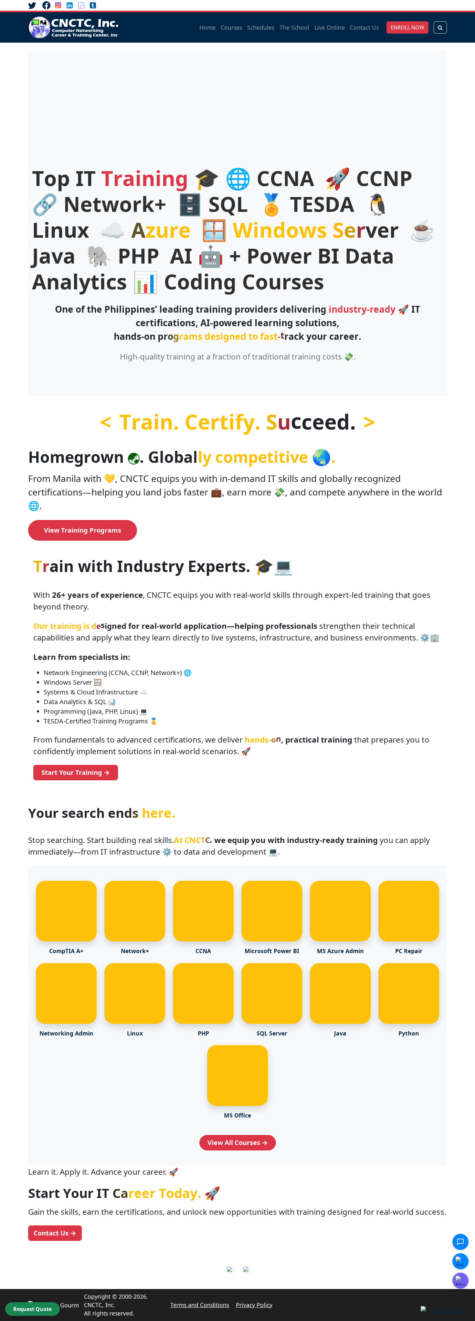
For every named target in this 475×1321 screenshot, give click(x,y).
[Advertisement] (237, 117)
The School (294, 27)
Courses (231, 27)
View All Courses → (237, 1142)
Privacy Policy (254, 1305)
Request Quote (32, 1309)
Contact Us (364, 27)
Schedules (260, 27)
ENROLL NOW (407, 27)
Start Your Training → (75, 772)
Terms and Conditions (199, 1305)
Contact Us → (55, 1233)
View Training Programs (82, 530)
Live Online (329, 27)
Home (207, 27)
